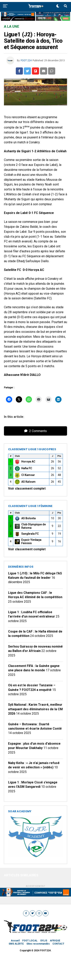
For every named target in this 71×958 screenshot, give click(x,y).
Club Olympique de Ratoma (33, 526)
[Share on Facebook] (19, 71)
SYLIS (43, 940)
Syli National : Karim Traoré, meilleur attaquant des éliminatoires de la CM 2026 (35, 709)
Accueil (15, 940)
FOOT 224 (26, 60)
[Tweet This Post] (27, 71)
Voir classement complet (27, 488)
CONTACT (58, 943)
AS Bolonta (28, 518)
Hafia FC (26, 468)
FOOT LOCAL (29, 940)
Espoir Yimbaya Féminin (31, 541)
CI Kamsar (28, 475)
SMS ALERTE (16, 943)
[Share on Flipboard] (35, 71)
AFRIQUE (55, 940)
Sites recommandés (38, 943)
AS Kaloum (28, 481)
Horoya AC (28, 461)
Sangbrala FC (30, 533)
